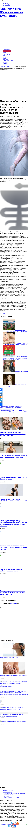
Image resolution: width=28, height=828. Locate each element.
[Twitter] (14, 392)
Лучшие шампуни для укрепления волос (9, 657)
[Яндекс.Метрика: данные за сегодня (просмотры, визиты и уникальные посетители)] (6, 824)
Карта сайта (6, 5)
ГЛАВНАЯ (6, 49)
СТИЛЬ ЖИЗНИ (8, 60)
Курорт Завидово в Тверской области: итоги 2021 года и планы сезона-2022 (13, 411)
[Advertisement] (14, 33)
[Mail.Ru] (14, 394)
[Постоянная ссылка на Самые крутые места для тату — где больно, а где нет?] (11, 474)
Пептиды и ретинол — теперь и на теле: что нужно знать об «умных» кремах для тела (12, 592)
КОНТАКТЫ (6, 3)
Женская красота (8, 790)
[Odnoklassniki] (14, 397)
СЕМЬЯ (5, 62)
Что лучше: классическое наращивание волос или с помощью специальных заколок (11, 408)
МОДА (5, 55)
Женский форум (7, 792)
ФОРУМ (5, 64)
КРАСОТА (6, 52)
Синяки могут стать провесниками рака (8, 716)
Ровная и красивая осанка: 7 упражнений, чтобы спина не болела (13, 500)
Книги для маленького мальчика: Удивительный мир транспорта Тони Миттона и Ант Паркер (15, 358)
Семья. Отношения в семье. (11, 797)
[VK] (14, 402)
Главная (2, 66)
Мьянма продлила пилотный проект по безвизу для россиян (15, 330)
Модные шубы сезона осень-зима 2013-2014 (10, 709)
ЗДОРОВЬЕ (7, 51)
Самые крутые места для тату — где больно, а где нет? (13, 478)
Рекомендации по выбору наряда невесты (9, 723)
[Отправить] (14, 404)
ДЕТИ (5, 57)
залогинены (13, 603)
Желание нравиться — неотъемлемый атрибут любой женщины (15, 344)
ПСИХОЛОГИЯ (8, 54)
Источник (2, 313)
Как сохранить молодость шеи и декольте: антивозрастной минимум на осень (13, 547)
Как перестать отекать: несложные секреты (9, 702)
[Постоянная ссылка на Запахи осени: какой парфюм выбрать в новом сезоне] (11, 566)
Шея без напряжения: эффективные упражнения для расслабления (13, 456)
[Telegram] (14, 399)
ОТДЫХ (5, 59)
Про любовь (6, 796)
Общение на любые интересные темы (14, 793)
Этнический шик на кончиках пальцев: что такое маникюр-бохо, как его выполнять (13, 433)
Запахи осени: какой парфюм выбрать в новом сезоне (11, 570)
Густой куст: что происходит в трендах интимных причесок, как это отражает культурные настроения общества (13, 523)
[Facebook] (14, 389)
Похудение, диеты (8, 794)
